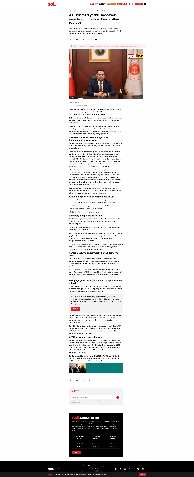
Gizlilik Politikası (96, 469)
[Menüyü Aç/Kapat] (145, 4)
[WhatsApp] (134, 469)
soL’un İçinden (103, 466)
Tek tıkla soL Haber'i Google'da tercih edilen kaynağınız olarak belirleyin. (116, 46)
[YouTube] (143, 469)
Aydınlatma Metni (85, 469)
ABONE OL (138, 4)
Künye (95, 466)
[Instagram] (116, 469)
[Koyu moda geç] (130, 3)
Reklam (90, 466)
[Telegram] (129, 469)
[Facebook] (120, 469)
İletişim (84, 466)
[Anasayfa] (51, 469)
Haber (70, 10)
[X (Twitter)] (125, 469)
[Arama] (132, 3)
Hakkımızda (77, 466)
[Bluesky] (138, 469)
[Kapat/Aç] (97, 471)
